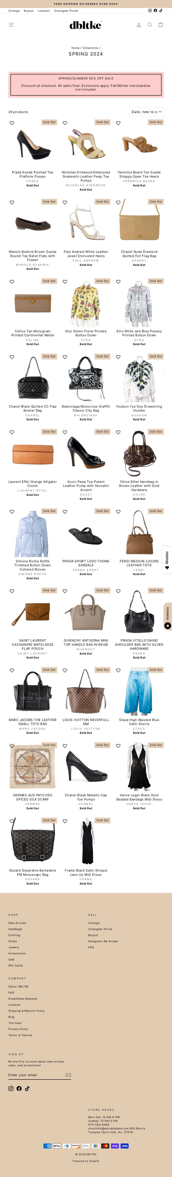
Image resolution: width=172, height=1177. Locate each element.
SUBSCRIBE (86, 636)
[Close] (138, 537)
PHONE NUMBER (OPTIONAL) (54, 595)
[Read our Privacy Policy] (133, 624)
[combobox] (45, 605)
